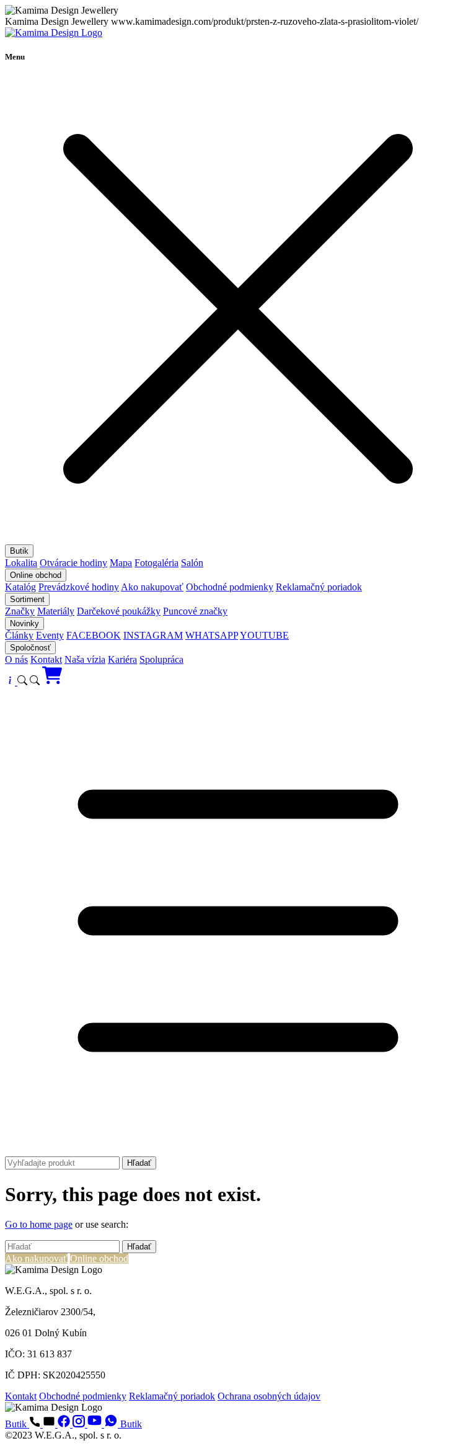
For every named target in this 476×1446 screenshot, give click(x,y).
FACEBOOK (93, 635)
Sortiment (27, 599)
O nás (16, 659)
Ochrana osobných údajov (269, 1396)
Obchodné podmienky (229, 587)
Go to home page (39, 1224)
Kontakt (46, 659)
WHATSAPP (211, 635)
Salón (192, 562)
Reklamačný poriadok (319, 587)
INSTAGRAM (153, 635)
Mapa (121, 562)
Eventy (50, 635)
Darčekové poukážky (119, 611)
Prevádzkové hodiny (78, 587)
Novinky (24, 623)
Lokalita (21, 562)
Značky (20, 611)
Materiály (55, 611)
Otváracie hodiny (73, 562)
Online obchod (35, 575)
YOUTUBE (264, 635)
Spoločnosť (30, 647)
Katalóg (20, 587)
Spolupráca (161, 659)
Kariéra (122, 659)
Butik (19, 551)
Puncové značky (195, 611)
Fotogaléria (156, 562)
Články (19, 635)
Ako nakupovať (152, 587)
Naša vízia (84, 659)
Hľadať (139, 1163)
